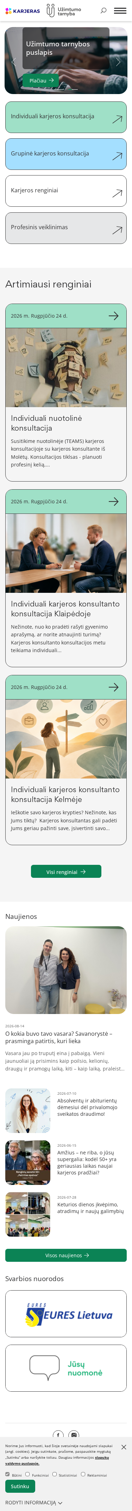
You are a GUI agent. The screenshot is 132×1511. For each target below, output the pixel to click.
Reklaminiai (97, 1475)
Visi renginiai (61, 872)
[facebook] (58, 1435)
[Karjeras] (22, 10)
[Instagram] (73, 1435)
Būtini (17, 1475)
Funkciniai (40, 1475)
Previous (13, 61)
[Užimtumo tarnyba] (64, 10)
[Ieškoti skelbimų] (103, 10)
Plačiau (38, 80)
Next (118, 61)
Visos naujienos (63, 1255)
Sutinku (20, 1486)
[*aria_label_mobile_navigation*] (119, 11)
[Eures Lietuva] (66, 1314)
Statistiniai (68, 1475)
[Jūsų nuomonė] (66, 1368)
